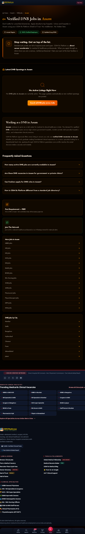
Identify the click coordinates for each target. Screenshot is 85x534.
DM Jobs (7, 263)
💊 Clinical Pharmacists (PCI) (9, 509)
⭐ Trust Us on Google (51, 470)
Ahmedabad (9, 351)
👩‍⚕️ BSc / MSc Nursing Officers (10, 502)
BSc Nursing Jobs (10, 278)
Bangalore (8, 331)
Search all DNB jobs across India (42, 103)
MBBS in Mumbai (36, 392)
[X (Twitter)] (13, 377)
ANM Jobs (8, 288)
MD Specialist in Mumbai (38, 398)
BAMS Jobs (8, 268)
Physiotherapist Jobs (12, 298)
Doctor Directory (8, 470)
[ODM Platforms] (8, 2)
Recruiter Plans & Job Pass (9, 466)
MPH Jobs (8, 303)
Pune (6, 346)
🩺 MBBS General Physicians (9, 485)
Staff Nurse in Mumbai (67, 408)
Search (12, 13)
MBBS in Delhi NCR (8, 392)
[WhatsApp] (5, 377)
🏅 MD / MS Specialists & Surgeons (11, 489)
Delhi (6, 326)
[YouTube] (21, 377)
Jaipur (7, 356)
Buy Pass (79, 2)
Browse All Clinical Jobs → (77, 387)
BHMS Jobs (8, 273)
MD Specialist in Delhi (9, 398)
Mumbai (7, 321)
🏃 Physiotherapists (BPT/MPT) (10, 512)
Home (6, 13)
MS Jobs (7, 253)
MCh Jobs (8, 258)
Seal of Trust (6, 473)
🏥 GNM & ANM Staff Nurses (9, 505)
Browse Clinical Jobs (6, 460)
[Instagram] (17, 377)
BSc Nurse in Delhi (36, 408)
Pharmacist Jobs (10, 293)
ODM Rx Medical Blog (51, 466)
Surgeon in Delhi (65, 398)
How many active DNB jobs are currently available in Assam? (30, 164)
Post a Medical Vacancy (8, 463)
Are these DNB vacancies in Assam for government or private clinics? (34, 173)
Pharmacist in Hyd (8, 413)
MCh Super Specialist (37, 403)
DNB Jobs (19, 13)
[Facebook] (9, 377)
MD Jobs (7, 248)
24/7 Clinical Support (51, 473)
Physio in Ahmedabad (38, 413)
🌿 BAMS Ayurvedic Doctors (9, 495)
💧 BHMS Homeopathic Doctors (10, 499)
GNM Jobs (8, 283)
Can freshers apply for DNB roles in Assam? (23, 182)
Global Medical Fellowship (56, 460)
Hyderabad (9, 336)
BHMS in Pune (7, 408)
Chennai (7, 341)
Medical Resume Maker (53, 463)
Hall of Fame (4, 476)
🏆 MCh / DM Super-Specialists (10, 492)
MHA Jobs (8, 308)
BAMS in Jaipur (64, 403)
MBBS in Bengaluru (66, 392)
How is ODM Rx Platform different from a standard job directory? (32, 190)
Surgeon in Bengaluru (9, 403)
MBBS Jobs (8, 243)
